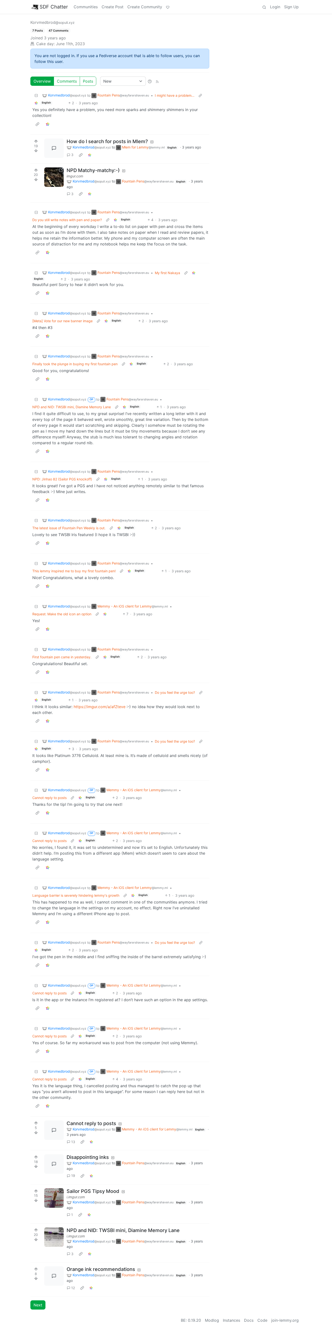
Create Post (112, 6)
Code (262, 1320)
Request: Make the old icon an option (61, 614)
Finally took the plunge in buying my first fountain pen (75, 364)
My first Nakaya (167, 273)
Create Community (144, 6)
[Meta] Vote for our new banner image (62, 321)
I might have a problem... (174, 95)
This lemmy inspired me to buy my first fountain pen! (74, 571)
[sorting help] (150, 81)
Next (38, 1305)
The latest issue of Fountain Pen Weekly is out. (68, 528)
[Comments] (54, 148)
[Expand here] (54, 1198)
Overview (42, 81)
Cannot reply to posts (49, 798)
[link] (36, 103)
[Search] (264, 7)
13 (73, 1142)
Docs (248, 1320)
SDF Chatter (54, 7)
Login (275, 6)
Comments (67, 81)
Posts (88, 81)
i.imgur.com (76, 1197)
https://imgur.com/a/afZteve (99, 706)
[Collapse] (36, 95)
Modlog (212, 1320)
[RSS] (157, 81)
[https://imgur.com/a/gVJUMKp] (54, 177)
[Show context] (200, 95)
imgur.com (75, 176)
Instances (231, 1320)
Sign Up (291, 6)
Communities (86, 6)
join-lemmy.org (285, 1320)
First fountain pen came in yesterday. (61, 657)
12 (73, 1288)
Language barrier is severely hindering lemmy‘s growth (75, 895)
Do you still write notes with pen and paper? (67, 220)
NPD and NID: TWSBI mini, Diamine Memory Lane (71, 407)
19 (73, 1175)
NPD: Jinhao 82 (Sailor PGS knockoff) (62, 479)
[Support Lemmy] (167, 7)
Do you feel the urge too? (175, 692)
